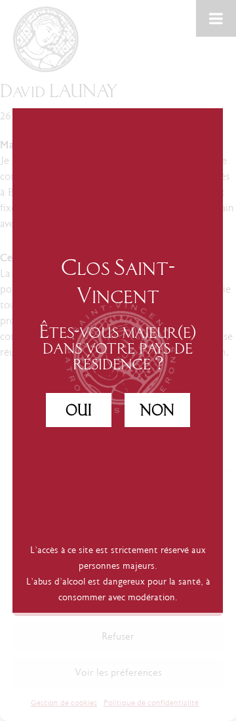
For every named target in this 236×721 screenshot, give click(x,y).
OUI (79, 410)
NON (157, 410)
